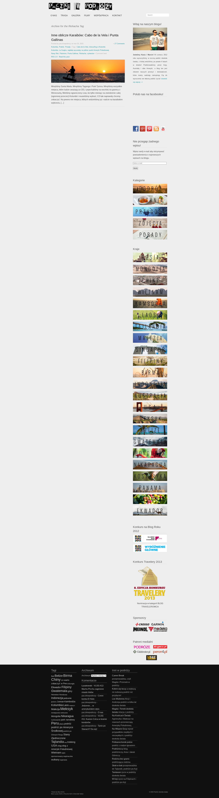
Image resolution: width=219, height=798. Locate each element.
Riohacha (82, 53)
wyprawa (63, 760)
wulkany (55, 759)
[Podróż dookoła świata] (68, 6)
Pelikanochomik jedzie (122, 742)
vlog (59, 746)
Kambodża (69, 701)
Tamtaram (116, 772)
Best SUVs (61, 792)
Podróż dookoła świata (161, 792)
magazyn (72, 705)
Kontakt (117, 15)
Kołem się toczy (119, 689)
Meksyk (66, 709)
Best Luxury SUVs (57, 794)
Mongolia (55, 716)
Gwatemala (59, 691)
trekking (71, 742)
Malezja (55, 709)
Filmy (87, 15)
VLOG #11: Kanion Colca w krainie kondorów (94, 719)
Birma (67, 676)
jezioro (54, 702)
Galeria (75, 15)
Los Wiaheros (118, 699)
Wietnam (56, 752)
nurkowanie (55, 720)
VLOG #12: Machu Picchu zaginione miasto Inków (93, 689)
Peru (55, 723)
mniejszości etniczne (59, 713)
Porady (67, 47)
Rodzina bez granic (121, 759)
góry (70, 691)
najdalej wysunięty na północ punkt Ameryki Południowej (88, 50)
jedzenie (67, 698)
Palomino (63, 53)
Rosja (60, 735)
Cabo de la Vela (82, 47)
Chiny (56, 679)
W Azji (115, 779)
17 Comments (119, 44)
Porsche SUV (68, 794)
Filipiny (66, 687)
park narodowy (68, 720)
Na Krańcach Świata (121, 715)
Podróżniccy (117, 749)
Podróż (61, 47)
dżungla (71, 684)
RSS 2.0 (54, 57)
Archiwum (86, 675)
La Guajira (63, 50)
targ (65, 742)
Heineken (55, 695)
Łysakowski (87, 686)
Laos (66, 705)
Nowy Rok (55, 53)
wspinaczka (68, 756)
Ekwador (56, 687)
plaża (61, 724)
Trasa (64, 15)
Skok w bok (117, 765)
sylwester (90, 53)
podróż (67, 723)
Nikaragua (67, 716)
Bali (52, 676)
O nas (54, 15)
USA (54, 745)
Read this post (64, 57)
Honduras (63, 695)
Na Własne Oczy (119, 729)
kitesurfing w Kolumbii (97, 47)
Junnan (60, 701)
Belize (59, 675)
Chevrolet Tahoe (78, 794)
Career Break (118, 675)
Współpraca (101, 15)
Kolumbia (54, 47)
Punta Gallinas (73, 53)
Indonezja (57, 698)
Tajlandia (57, 741)
